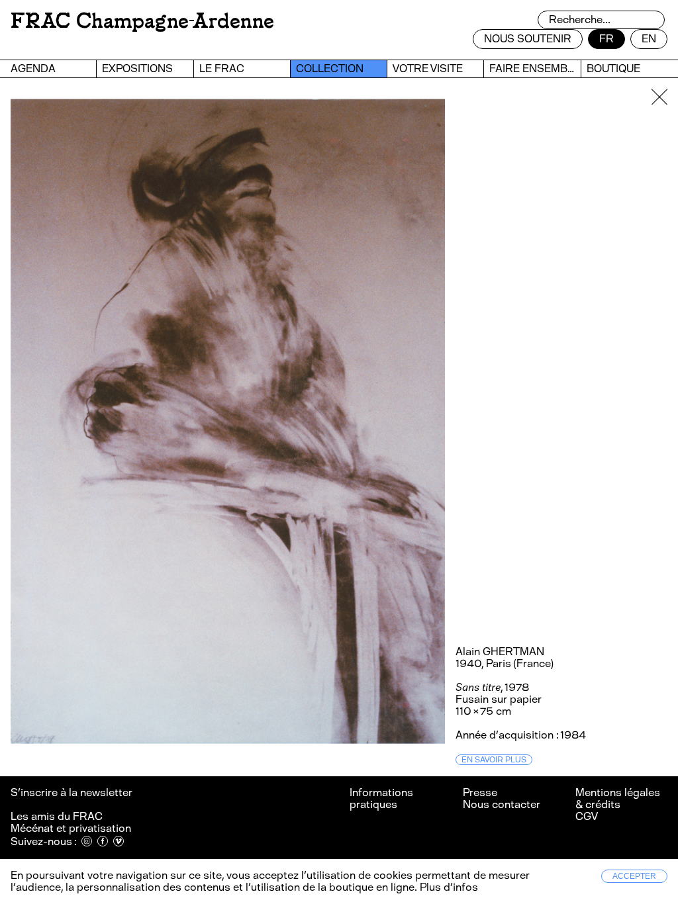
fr (606, 38)
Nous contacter (501, 804)
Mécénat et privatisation (71, 828)
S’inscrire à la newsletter (72, 792)
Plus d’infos (447, 887)
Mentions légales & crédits (617, 798)
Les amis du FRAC (57, 816)
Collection (329, 68)
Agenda (33, 68)
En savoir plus (493, 759)
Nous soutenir (527, 38)
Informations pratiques (381, 798)
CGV (586, 816)
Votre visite (428, 68)
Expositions (137, 68)
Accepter (634, 876)
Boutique (613, 68)
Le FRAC (221, 68)
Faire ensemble (534, 68)
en (649, 38)
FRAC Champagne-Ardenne (142, 21)
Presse (480, 792)
